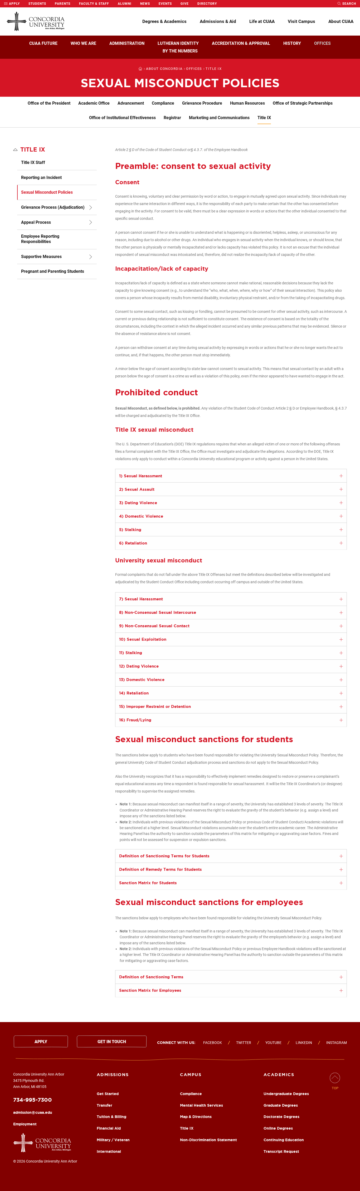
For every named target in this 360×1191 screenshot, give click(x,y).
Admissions (113, 1074)
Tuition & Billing (111, 1117)
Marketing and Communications (219, 117)
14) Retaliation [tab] (134, 693)
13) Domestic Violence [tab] (141, 679)
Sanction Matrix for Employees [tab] (150, 990)
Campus (190, 1074)
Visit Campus (301, 21)
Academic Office (94, 103)
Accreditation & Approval (241, 43)
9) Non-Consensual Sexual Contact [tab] (154, 626)
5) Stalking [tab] (130, 529)
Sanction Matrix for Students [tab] (148, 883)
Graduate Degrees (281, 1105)
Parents (62, 4)
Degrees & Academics (164, 21)
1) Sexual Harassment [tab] (140, 476)
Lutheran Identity (178, 43)
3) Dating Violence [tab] (138, 502)
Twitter (243, 1043)
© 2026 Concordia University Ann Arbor (45, 1161)
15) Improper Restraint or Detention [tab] (155, 706)
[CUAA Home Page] (36, 21)
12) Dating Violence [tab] (139, 666)
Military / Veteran (113, 1140)
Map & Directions (196, 1117)
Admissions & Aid (218, 21)
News (145, 4)
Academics (279, 1074)
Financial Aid (109, 1128)
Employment (25, 1124)
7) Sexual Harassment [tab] (141, 599)
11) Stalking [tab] (130, 652)
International (109, 1151)
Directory (207, 4)
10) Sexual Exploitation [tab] (142, 639)
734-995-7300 (32, 1100)
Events (165, 4)
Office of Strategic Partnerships (303, 103)
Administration (126, 43)
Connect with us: (176, 1043)
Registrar (172, 117)
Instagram (336, 1043)
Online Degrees (278, 1128)
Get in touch (112, 1041)
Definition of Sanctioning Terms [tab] (151, 977)
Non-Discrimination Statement (208, 1140)
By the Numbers (180, 51)
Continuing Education (284, 1140)
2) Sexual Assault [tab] (136, 489)
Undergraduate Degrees (286, 1094)
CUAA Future (43, 43)
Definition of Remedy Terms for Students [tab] (160, 869)
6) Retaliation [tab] (133, 543)
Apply (14, 4)
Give (185, 4)
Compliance (163, 103)
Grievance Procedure (202, 103)
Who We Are (83, 43)
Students (37, 4)
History (292, 43)
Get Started (108, 1094)
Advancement (131, 103)
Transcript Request (281, 1151)
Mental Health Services (201, 1105)
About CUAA (340, 21)
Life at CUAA (262, 21)
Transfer (104, 1105)
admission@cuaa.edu (32, 1112)
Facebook (212, 1043)
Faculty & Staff (94, 4)
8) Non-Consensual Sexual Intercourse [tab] (157, 612)
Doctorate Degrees (281, 1117)
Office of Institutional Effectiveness (122, 117)
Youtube (273, 1043)
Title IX (264, 117)
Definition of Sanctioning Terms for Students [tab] (164, 856)
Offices (322, 43)
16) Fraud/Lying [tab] (135, 720)
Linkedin (304, 1043)
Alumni (125, 4)
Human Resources (247, 103)
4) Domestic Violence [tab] (141, 516)
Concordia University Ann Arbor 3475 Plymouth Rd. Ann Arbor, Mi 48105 (38, 1080)
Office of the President (49, 103)
